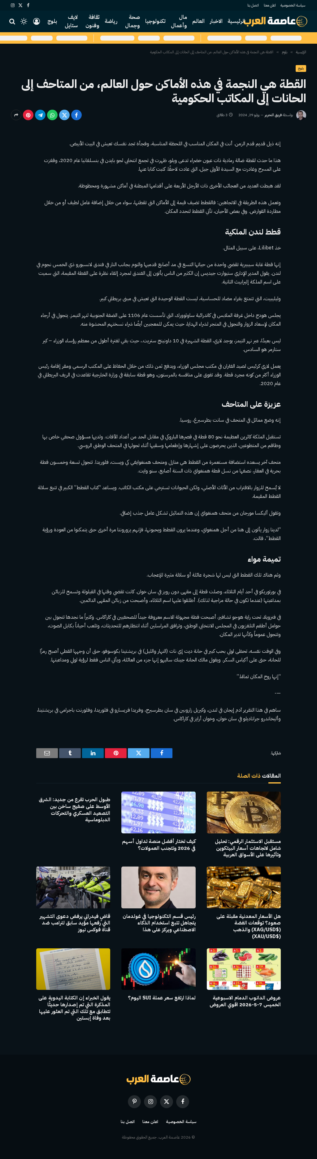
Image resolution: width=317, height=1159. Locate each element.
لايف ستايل (71, 21)
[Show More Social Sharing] (16, 115)
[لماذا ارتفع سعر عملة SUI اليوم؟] (158, 969)
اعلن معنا (270, 5)
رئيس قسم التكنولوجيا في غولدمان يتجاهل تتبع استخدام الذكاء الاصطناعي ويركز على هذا (159, 923)
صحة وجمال (132, 21)
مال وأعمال (179, 21)
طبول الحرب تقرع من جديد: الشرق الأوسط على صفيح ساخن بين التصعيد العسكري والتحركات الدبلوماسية (74, 810)
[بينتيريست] (28, 115)
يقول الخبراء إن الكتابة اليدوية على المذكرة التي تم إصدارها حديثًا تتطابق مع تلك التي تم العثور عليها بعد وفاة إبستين (74, 1008)
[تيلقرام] (40, 115)
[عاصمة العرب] (275, 21)
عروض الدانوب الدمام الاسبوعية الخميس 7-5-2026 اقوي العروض (245, 1001)
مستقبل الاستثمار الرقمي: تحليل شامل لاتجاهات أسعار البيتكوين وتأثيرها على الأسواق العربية (248, 848)
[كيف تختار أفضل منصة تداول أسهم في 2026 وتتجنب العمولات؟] (158, 812)
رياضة (111, 21)
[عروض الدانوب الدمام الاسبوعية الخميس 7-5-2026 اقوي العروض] (244, 969)
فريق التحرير (273, 115)
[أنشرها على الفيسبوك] (76, 115)
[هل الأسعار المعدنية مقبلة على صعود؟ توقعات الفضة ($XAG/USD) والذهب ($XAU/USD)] (244, 887)
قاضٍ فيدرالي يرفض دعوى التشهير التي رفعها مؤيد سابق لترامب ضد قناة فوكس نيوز (75, 923)
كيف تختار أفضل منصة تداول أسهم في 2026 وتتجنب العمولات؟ (158, 845)
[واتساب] (52, 115)
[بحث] (12, 22)
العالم (198, 21)
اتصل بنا (253, 5)
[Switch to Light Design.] (23, 21)
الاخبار (216, 21)
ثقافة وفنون (92, 21)
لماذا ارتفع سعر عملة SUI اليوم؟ (161, 998)
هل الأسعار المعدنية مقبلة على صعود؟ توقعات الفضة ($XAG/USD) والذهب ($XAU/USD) (248, 926)
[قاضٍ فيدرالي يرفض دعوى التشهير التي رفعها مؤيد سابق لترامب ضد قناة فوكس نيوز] (73, 887)
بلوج (52, 21)
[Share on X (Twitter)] (64, 115)
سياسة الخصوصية (292, 5)
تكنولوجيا (155, 21)
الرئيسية (236, 21)
